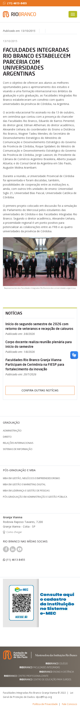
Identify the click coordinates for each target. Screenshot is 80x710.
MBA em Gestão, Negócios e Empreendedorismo (31, 478)
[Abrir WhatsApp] (70, 700)
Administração (12, 430)
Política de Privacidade (45, 704)
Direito (7, 436)
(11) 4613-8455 (17, 3)
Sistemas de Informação (17, 449)
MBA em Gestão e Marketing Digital (24, 484)
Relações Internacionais (18, 443)
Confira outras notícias (40, 390)
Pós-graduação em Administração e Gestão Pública (35, 496)
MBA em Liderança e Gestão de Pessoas (26, 490)
